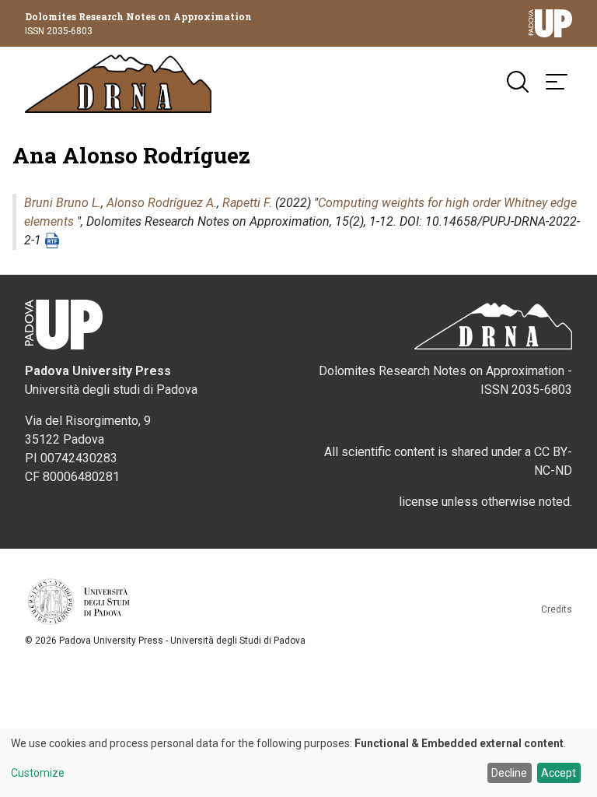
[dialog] (298, 763)
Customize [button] (38, 773)
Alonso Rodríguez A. (161, 202)
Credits (556, 609)
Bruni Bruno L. (62, 202)
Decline (509, 773)
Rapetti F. (247, 202)
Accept (558, 773)
